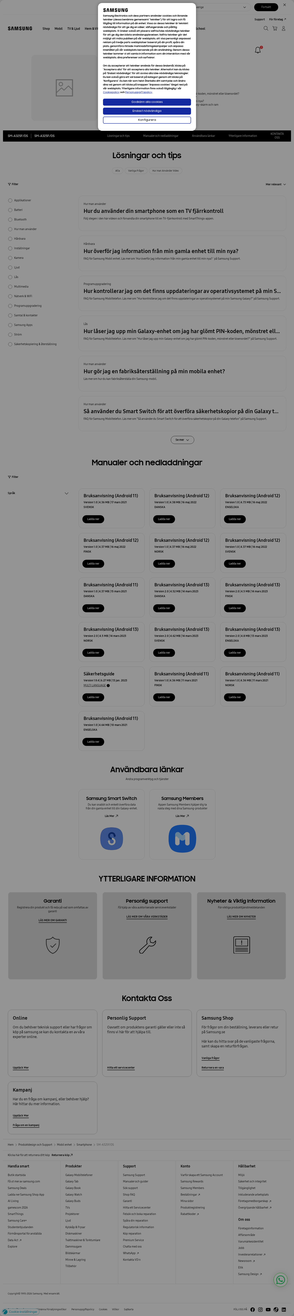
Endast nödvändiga (147, 111)
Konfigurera (147, 120)
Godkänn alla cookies (147, 102)
